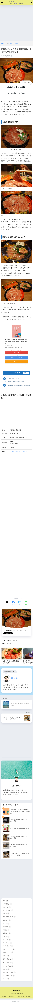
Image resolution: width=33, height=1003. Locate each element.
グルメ (17, 640)
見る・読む (8, 910)
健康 (6, 913)
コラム (7, 907)
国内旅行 (6, 920)
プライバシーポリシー (16, 993)
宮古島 (12, 640)
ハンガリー (8, 952)
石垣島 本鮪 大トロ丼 (13, 378)
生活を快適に (8, 959)
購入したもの (8, 962)
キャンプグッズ (9, 972)
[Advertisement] (16, 24)
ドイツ (7, 939)
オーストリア (9, 949)
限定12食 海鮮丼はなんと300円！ (17, 381)
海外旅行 (6, 933)
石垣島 (9, 643)
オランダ (7, 943)
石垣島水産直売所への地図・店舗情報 (18, 385)
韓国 (6, 936)
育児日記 (7, 904)
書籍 (6, 969)
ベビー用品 (8, 966)
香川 (6, 923)
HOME (17, 990)
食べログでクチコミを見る (18, 451)
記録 (5, 900)
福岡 (6, 930)
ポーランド (8, 946)
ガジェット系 (9, 975)
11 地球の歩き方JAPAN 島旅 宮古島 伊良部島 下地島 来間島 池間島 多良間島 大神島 (16, 341)
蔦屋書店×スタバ (9, 916)
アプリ (6, 978)
